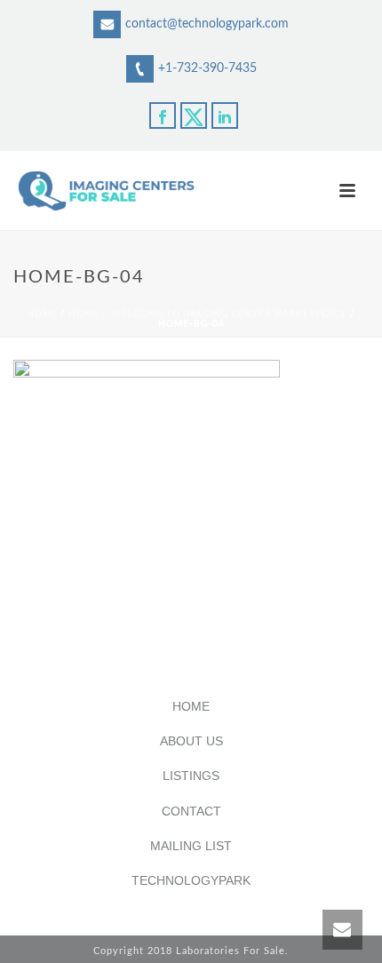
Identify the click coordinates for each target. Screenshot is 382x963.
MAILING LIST (191, 846)
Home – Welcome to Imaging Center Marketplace (207, 314)
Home (42, 314)
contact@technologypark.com (207, 24)
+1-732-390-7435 (207, 68)
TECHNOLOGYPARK (191, 880)
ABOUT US (191, 741)
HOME (191, 706)
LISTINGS (191, 775)
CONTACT (191, 811)
